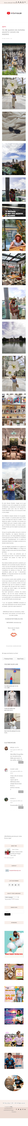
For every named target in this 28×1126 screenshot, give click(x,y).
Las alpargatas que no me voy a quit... (11, 686)
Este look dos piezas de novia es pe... (12, 731)
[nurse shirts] (14, 979)
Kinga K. (13, 798)
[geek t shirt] (14, 1024)
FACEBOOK (8, 619)
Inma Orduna (6, 38)
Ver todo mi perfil (8, 857)
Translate (16, 899)
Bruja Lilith (14, 747)
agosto (4, 26)
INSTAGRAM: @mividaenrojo (14, 622)
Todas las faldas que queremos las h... (9, 709)
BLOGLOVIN (19, 619)
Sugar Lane (14, 769)
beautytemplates (8, 1108)
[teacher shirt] (14, 1001)
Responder (21, 762)
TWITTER (13, 619)
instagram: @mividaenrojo (9, 539)
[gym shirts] (14, 1090)
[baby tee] (14, 1046)
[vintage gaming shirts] (14, 1068)
